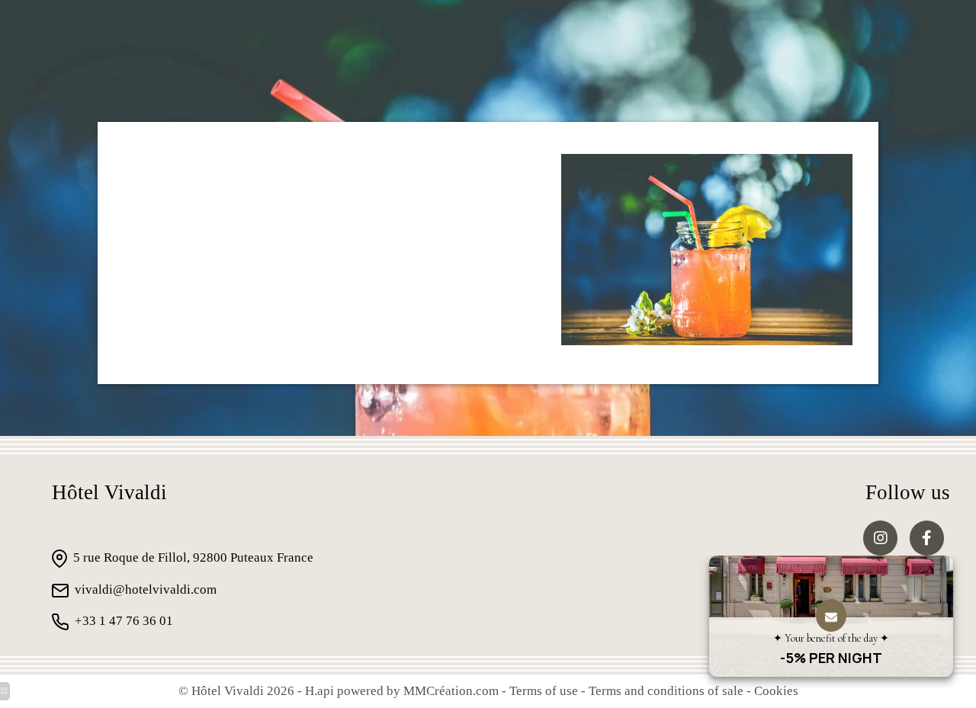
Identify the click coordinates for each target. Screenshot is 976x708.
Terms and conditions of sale (666, 691)
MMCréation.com (451, 691)
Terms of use (543, 691)
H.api (319, 691)
